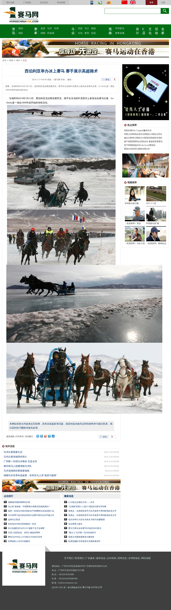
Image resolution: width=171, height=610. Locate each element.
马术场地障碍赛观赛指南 (16, 471)
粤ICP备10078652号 (92, 587)
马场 (80, 33)
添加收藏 (61, 2)
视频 (110, 30)
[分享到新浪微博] (45, 436)
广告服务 (27, 2)
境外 (18, 60)
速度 (43, 28)
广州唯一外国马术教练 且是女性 (20, 461)
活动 (156, 30)
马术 (49, 28)
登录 (151, 2)
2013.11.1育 (151, 203)
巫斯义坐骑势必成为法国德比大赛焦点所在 (143, 134)
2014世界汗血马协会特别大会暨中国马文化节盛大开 (31, 515)
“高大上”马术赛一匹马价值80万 (82, 532)
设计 (137, 30)
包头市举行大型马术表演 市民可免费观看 (86, 519)
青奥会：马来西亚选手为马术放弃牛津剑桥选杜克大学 (92, 511)
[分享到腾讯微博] (49, 436)
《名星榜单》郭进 (133, 223)
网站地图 (10, 2)
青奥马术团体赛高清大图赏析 (81, 537)
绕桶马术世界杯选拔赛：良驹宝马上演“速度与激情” (30, 475)
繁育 (86, 33)
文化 (150, 30)
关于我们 (68, 558)
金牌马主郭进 (14, 519)
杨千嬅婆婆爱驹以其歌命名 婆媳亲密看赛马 (143, 141)
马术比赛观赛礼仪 (13, 452)
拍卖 (93, 33)
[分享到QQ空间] (41, 436)
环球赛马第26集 (132, 203)
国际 (20, 33)
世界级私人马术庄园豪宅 (19, 541)
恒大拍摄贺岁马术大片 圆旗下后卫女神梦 (26, 528)
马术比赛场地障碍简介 (15, 456)
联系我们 (79, 558)
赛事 (35, 30)
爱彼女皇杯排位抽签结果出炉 (137, 149)
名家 (162, 30)
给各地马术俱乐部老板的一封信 (22, 524)
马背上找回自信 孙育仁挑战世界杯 (24, 532)
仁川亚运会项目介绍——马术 (81, 502)
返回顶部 (10, 436)
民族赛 (50, 33)
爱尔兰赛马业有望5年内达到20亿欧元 (84, 528)
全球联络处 (134, 558)
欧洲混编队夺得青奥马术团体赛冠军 (84, 541)
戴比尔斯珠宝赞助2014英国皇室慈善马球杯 (143, 138)
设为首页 (44, 2)
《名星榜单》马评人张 (135, 243)
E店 (143, 30)
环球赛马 (119, 28)
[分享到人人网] (53, 436)
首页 (4, 60)
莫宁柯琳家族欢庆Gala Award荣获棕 (139, 145)
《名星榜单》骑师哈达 (156, 243)
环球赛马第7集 (152, 223)
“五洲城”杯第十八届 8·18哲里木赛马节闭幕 (87, 506)
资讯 (13, 30)
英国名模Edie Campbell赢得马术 (138, 130)
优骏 (80, 28)
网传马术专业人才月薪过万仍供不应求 (25, 537)
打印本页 (20, 436)
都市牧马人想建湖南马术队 (18, 466)
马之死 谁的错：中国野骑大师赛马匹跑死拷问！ (29, 506)
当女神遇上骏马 (75, 524)
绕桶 (43, 33)
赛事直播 (119, 33)
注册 (163, 2)
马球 (56, 28)
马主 (86, 28)
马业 (72, 30)
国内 (20, 28)
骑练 (93, 28)
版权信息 (101, 558)
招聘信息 (122, 558)
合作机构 (111, 558)
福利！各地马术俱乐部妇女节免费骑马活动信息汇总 (31, 511)
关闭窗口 (29, 436)
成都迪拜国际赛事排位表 (19, 502)
